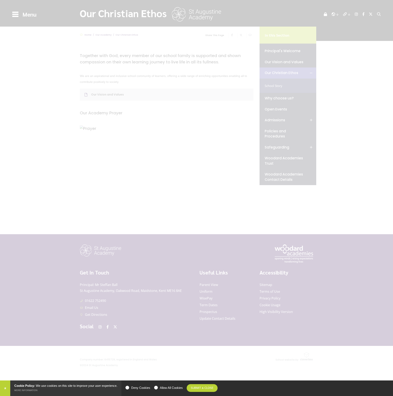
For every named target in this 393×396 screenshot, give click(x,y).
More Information (25, 390)
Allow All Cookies (171, 387)
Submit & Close (202, 387)
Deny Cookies (140, 387)
